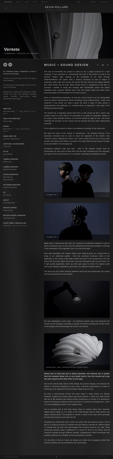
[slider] (77, 316)
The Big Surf (103, 457)
